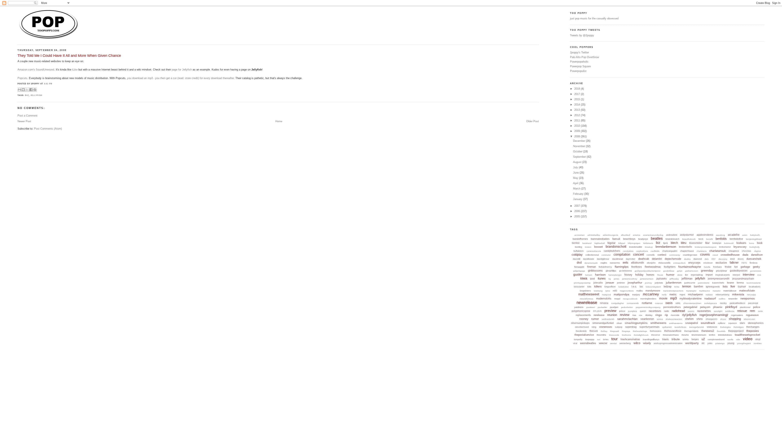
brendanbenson (666, 246)
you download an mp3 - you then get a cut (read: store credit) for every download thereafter (180, 78)
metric (673, 294)
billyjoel (621, 243)
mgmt (682, 294)
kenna (740, 282)
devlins (687, 259)
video (747, 339)
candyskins (628, 251)
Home (278, 121)
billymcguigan (634, 243)
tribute (676, 339)
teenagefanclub (696, 327)
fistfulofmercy (605, 267)
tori (598, 339)
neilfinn (722, 299)
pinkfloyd (731, 307)
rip (666, 315)
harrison (600, 274)
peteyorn (705, 307)
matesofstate (747, 290)
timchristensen (699, 335)
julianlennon (673, 282)
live (732, 286)
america (636, 235)
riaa (634, 315)
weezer (603, 343)
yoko (709, 343)
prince (622, 311)
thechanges (752, 327)
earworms (615, 263)
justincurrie (689, 283)
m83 (615, 290)
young (730, 343)
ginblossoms (595, 270)
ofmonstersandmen (692, 303)
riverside (675, 315)
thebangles (725, 327)
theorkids (721, 331)
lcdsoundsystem (653, 287)
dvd (579, 262)
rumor (595, 318)
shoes (723, 319)
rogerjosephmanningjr (714, 315)
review (624, 315)
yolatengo (720, 343)
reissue (742, 310)
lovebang (598, 291)
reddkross (729, 311)
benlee (576, 243)
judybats (659, 283)
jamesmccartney (629, 279)
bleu (683, 242)
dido (707, 259)
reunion (612, 315)
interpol (736, 275)
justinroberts (703, 283)
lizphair (742, 286)
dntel (732, 259)
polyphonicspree (581, 311)
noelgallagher (617, 303)
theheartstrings (640, 331)
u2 (703, 339)
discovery (722, 259)
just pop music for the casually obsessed (594, 18)
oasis (669, 303)
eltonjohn (651, 263)
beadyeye (643, 239)
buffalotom (578, 251)
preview (610, 311)
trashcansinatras (630, 339)
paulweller (602, 307)
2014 (577, 104)
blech (674, 242)
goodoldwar (668, 271)
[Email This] (19, 90)
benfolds (721, 238)
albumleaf (625, 235)
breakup (649, 247)
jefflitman (687, 278)
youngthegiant (744, 343)
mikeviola (738, 294)
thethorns (626, 335)
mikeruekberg (722, 294)
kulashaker (623, 287)
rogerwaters (737, 315)
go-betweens (625, 271)
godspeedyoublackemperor (647, 271)
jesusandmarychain (743, 278)
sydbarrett (667, 327)
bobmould (729, 243)
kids (589, 286)
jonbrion (621, 283)
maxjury (636, 294)
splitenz (721, 323)
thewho (685, 335)
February (578, 193)
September (580, 156)
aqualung (720, 235)
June (576, 172)
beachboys (629, 239)
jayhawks (661, 278)
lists (725, 286)
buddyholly (754, 247)
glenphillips (611, 271)
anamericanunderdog (653, 235)
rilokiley (648, 315)
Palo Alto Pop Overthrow (584, 57)
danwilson (757, 254)
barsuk (616, 238)
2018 (577, 88)
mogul (617, 298)
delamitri (657, 258)
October (578, 151)
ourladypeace (710, 303)
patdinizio (578, 307)
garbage (745, 266)
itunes (602, 278)
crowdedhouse (730, 254)
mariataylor (691, 291)
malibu (639, 290)
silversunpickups (580, 323)
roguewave (752, 315)
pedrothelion (627, 307)
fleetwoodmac (653, 266)
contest (662, 254)
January (578, 199)
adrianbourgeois (610, 235)
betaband (587, 243)
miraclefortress (586, 299)
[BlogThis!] (23, 90)
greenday (707, 270)
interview (749, 274)
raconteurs (655, 310)
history (628, 274)
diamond (697, 259)
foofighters (669, 266)
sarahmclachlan (627, 318)
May (576, 177)
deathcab (643, 258)
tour (614, 339)
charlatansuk (717, 250)
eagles (604, 263)
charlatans (701, 251)
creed (715, 255)
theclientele (581, 331)
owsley (723, 303)
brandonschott (616, 246)
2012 (577, 115)
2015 (577, 99)
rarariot (691, 311)
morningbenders (648, 298)
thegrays (626, 331)
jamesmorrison (646, 279)
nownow (659, 303)
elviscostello (664, 263)
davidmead (617, 259)
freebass (717, 267)
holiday (639, 274)
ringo (658, 315)
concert (638, 254)
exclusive (721, 262)
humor (670, 274)
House (660, 275)
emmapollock (679, 263)
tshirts (686, 339)
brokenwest (725, 247)
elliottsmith (637, 262)
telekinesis (712, 327)
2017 (577, 94)
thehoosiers (655, 331)
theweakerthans (671, 335)
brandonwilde (635, 247)
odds (677, 303)
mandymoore (653, 290)
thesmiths (601, 335)
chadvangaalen (669, 251)
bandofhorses (580, 239)
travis (665, 339)
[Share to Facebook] (31, 90)
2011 (577, 120)
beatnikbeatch (672, 239)
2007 (577, 205)
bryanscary (740, 246)
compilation (622, 254)
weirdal (613, 343)
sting (594, 327)
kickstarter (579, 286)
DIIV (714, 259)
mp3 (673, 298)
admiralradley (594, 235)
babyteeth (755, 235)
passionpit (753, 303)
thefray (604, 331)
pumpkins (632, 311)
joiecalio (598, 282)
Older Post (532, 121)
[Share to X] (27, 90)
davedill (576, 259)
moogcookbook (630, 299)
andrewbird (671, 235)
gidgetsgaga (579, 271)
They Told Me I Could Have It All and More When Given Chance (69, 56)
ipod (592, 278)
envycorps (694, 262)
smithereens (658, 322)
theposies (752, 330)
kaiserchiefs (718, 283)
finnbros (754, 263)
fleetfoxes (636, 266)
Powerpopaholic (579, 61)
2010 (577, 125)
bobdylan (716, 243)
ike (686, 275)
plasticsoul (745, 307)
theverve (655, 335)
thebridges (739, 327)
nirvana (604, 303)
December (579, 140)
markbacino (704, 291)
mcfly (664, 295)
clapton (757, 251)
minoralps (751, 295)
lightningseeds (713, 286)
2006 (577, 211)
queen (643, 311)
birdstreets (648, 243)
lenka (676, 287)
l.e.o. (634, 286)
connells (651, 255)
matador (716, 291)
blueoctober (695, 243)
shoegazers (711, 319)
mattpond (606, 295)
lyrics (607, 291)
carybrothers (642, 251)
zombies (757, 343)
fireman (591, 266)
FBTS (744, 263)
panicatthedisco (737, 303)
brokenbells (685, 246)
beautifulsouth (689, 239)
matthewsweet (588, 294)
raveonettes (704, 310)
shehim (689, 318)
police (756, 307)
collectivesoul (592, 255)
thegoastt (614, 331)
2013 (577, 109)
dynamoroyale (591, 263)
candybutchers (612, 251)
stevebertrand (582, 327)
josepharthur (635, 282)
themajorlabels (691, 331)
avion (744, 235)
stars (742, 323)
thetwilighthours (641, 335)
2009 (577, 131)
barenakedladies (600, 239)
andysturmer (687, 234)
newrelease (587, 302)
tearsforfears (680, 327)
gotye (679, 271)
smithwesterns (675, 323)
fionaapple (579, 267)
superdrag (631, 327)
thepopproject (736, 331)
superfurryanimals (649, 327)
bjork (665, 243)
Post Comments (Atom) (48, 128)
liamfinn (698, 286)
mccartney (651, 294)
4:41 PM (48, 84)
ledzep (667, 286)
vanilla (730, 339)
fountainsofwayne (689, 266)
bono (751, 243)
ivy (609, 279)
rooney (583, 318)
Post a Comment (27, 115)
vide (738, 339)
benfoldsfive (736, 239)
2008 (577, 136)
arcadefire (733, 234)
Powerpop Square (580, 66)
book (760, 242)
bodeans (741, 242)
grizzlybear (721, 271)
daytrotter (630, 259)
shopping (735, 318)
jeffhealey (674, 279)
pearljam (614, 307)
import (709, 274)
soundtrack (708, 322)
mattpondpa (621, 294)
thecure (594, 331)
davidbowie (588, 259)
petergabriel (690, 307)
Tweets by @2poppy (582, 35)
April (576, 183)
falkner (734, 262)
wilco (637, 343)
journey (648, 283)
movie (663, 298)
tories (605, 339)
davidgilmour (603, 259)
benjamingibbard (754, 239)
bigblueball (599, 243)
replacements (583, 315)
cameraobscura (593, 251)
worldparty (692, 343)
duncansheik (754, 258)
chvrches (746, 251)
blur (707, 242)
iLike (75, 69)
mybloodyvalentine (691, 298)
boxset (598, 246)
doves (741, 259)
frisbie (728, 266)
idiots (679, 275)
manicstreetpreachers (673, 291)
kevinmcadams (753, 283)
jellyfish (36, 95)
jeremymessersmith (718, 278)
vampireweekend (716, 339)
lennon (686, 286)
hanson (588, 275)
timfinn (712, 335)
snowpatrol (691, 322)
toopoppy (589, 339)
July (576, 167)
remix (760, 311)
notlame (647, 303)
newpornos (747, 298)
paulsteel (590, 307)
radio (666, 311)
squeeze (732, 323)
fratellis (707, 267)
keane (730, 282)
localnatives (754, 286)
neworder (733, 298)
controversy (674, 255)
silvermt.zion (749, 319)
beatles (657, 238)
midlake (709, 295)
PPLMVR (597, 311)
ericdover (708, 263)
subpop (618, 327)
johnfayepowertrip (582, 283)
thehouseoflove (672, 331)
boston (588, 247)
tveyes (695, 339)
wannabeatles (588, 343)
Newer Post (24, 121)
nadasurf (710, 298)
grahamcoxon (691, 271)
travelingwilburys (651, 339)
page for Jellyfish (182, 69)
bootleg (578, 247)
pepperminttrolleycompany (648, 307)
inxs (759, 275)
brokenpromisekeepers (705, 247)
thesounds (614, 335)
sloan (619, 323)
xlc (703, 343)
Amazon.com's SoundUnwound (36, 69)
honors (650, 274)
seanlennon (647, 318)
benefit (709, 239)
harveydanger (615, 275)
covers (705, 254)
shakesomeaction (674, 319)
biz (27, 95)
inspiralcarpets (722, 275)
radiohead (678, 310)
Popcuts (22, 78)
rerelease (599, 315)
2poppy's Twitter (579, 52)
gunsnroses (755, 271)
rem (752, 310)
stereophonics (755, 323)
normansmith (633, 303)
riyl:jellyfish (689, 315)
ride (640, 315)
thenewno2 (707, 330)
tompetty (578, 339)
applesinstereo (705, 234)
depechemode (673, 258)
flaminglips (621, 266)
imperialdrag (697, 275)
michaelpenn (695, 294)
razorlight (718, 311)
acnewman (579, 235)
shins (699, 318)
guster (577, 274)
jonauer (610, 282)
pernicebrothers (672, 307)
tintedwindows (725, 335)
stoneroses (605, 326)
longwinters (585, 290)
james (616, 279)
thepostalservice (584, 334)
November (579, 146)
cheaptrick (734, 251)
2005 (577, 216)
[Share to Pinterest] (35, 90)
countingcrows (690, 255)
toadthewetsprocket (747, 334)
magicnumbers (627, 291)
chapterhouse (687, 251)
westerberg (625, 343)
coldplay (577, 254)
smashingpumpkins (636, 322)
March (577, 188)
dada (745, 254)
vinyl (757, 339)
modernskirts (603, 298)
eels (625, 262)
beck (701, 239)
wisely (647, 343)
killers (598, 286)
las (641, 286)
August (577, 162)
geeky (756, 266)
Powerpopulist (578, 71)
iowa (583, 278)
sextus (660, 319)
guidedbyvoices (738, 270)
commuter (606, 255)
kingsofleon (610, 286)
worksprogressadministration (668, 343)
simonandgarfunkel (603, 323)
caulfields (655, 251)
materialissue (729, 290)
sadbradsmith (608, 319)
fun (736, 266)
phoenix (717, 307)
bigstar (611, 242)
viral (575, 343)
